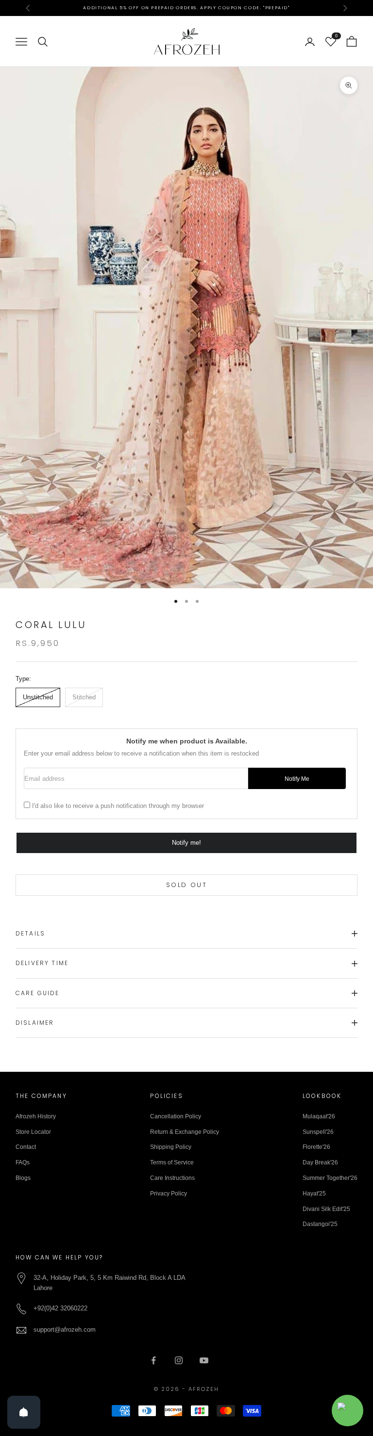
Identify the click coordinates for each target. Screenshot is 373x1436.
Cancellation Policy (175, 1116)
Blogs (23, 1178)
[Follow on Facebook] (153, 1360)
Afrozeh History (36, 1116)
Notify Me (297, 778)
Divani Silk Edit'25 (326, 1209)
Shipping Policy (170, 1147)
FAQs (23, 1162)
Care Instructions (172, 1178)
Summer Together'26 (330, 1178)
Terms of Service (172, 1162)
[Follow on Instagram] (179, 1360)
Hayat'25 (314, 1193)
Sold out (186, 884)
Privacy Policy (168, 1193)
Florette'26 (316, 1147)
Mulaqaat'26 (319, 1116)
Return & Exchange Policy (184, 1132)
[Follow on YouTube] (204, 1360)
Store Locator (33, 1132)
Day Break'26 (320, 1162)
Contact (26, 1147)
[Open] (23, 1412)
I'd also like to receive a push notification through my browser (118, 805)
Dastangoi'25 (320, 1224)
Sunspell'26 (318, 1132)
